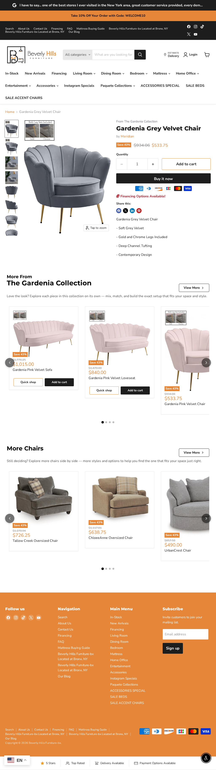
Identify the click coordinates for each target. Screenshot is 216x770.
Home (10, 112)
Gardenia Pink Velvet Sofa (32, 369)
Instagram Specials (79, 85)
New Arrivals (35, 73)
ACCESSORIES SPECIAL (160, 85)
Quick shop (28, 382)
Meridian (127, 136)
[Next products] (206, 362)
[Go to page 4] (113, 422)
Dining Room (111, 73)
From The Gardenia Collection (136, 121)
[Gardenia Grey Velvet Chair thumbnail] (11, 128)
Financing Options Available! (142, 196)
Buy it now (163, 178)
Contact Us (40, 28)
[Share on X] (125, 210)
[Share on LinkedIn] (132, 210)
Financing (57, 28)
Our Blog (74, 32)
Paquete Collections (117, 85)
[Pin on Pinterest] (139, 210)
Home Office (186, 73)
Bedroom (137, 73)
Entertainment (16, 85)
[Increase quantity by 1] (153, 164)
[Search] (140, 55)
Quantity (122, 154)
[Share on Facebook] (118, 210)
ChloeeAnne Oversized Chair (111, 537)
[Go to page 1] (102, 422)
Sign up (173, 648)
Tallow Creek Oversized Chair (35, 540)
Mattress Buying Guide (91, 28)
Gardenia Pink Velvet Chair (185, 404)
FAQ (69, 28)
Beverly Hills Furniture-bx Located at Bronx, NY (138, 28)
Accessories (46, 85)
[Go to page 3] (110, 422)
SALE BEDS (195, 85)
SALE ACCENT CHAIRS (23, 98)
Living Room (83, 73)
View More (192, 288)
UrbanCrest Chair (178, 550)
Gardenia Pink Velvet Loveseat (112, 378)
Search (9, 28)
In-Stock (12, 73)
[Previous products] (9, 362)
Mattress (160, 73)
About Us (23, 28)
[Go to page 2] (106, 422)
